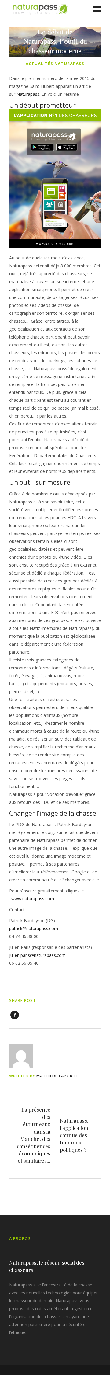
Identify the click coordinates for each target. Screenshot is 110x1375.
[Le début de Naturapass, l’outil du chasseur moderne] (25, 1056)
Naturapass (27, 94)
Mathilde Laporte (57, 1075)
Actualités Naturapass (55, 63)
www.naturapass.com (32, 898)
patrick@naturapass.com (33, 928)
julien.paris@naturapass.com (37, 955)
